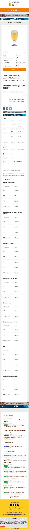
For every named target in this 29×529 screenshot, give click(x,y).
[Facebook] (4, 108)
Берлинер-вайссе (8, 442)
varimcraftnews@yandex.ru (15, 508)
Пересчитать (14, 69)
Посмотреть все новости (15, 496)
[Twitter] (10, 108)
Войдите (13, 78)
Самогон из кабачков (9, 451)
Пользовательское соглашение (19, 521)
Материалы (9, 416)
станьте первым (20, 101)
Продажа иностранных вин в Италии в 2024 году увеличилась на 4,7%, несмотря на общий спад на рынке (14, 437)
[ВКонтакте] (7, 108)
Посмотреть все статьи (15, 497)
